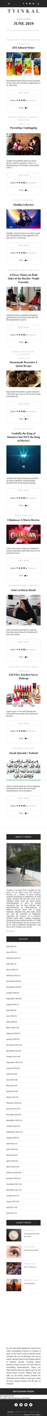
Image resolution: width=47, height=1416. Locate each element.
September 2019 (12, 1062)
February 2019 (12, 1103)
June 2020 (10, 1016)
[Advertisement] (23, 1320)
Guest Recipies (23, 354)
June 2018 (10, 1149)
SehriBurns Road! (23, 590)
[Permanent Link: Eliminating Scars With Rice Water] (13, 1241)
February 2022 (12, 958)
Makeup (35, 667)
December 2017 (12, 1184)
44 (22, 190)
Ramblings (33, 117)
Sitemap (10, 1412)
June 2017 (10, 1213)
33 (22, 738)
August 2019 (11, 1068)
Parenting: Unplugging (23, 127)
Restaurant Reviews (17, 585)
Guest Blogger (27, 352)
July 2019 (10, 1074)
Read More (23, 93)
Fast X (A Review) (30, 1267)
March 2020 (11, 1027)
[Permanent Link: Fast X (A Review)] (13, 1274)
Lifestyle (12, 117)
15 (22, 657)
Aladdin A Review (23, 204)
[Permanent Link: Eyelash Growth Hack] (13, 1258)
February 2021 (12, 975)
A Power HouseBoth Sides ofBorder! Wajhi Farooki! (23, 278)
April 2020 (10, 1022)
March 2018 (11, 1167)
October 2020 (11, 993)
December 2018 (12, 1114)
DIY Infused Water (23, 47)
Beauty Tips (14, 667)
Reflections (23, 120)
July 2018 (10, 1143)
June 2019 (10, 1080)
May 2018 (10, 1155)
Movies (17, 200)
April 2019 (10, 1091)
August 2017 (11, 1201)
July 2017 (10, 1207)
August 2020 (11, 1004)
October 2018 (11, 1126)
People (23, 270)
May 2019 (10, 1085)
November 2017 (12, 1190)
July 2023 (10, 946)
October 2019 (11, 1056)
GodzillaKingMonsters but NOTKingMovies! (23, 437)
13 (22, 505)
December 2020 (12, 981)
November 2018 (12, 1120)
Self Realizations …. (30, 1283)
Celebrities (13, 270)
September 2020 (12, 998)
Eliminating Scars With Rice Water (31, 1235)
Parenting (22, 117)
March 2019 (11, 1097)
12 (22, 260)
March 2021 (11, 970)
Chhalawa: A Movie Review (23, 520)
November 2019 (12, 1051)
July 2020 (10, 1010)
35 (22, 813)
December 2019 (12, 1045)
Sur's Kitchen (34, 40)
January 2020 (11, 1039)
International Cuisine (17, 40)
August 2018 (11, 1138)
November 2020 (12, 987)
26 (22, 108)
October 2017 (11, 1196)
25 (22, 419)
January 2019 (11, 1109)
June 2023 (10, 952)
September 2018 (12, 1132)
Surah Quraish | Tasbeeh (23, 753)
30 (22, 342)
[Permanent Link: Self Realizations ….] (13, 1290)
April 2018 (10, 1161)
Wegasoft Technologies (32, 1415)
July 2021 (10, 964)
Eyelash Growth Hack (31, 1250)
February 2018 (12, 1172)
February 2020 (12, 1033)
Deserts (15, 352)
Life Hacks (25, 667)
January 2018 (11, 1178)
